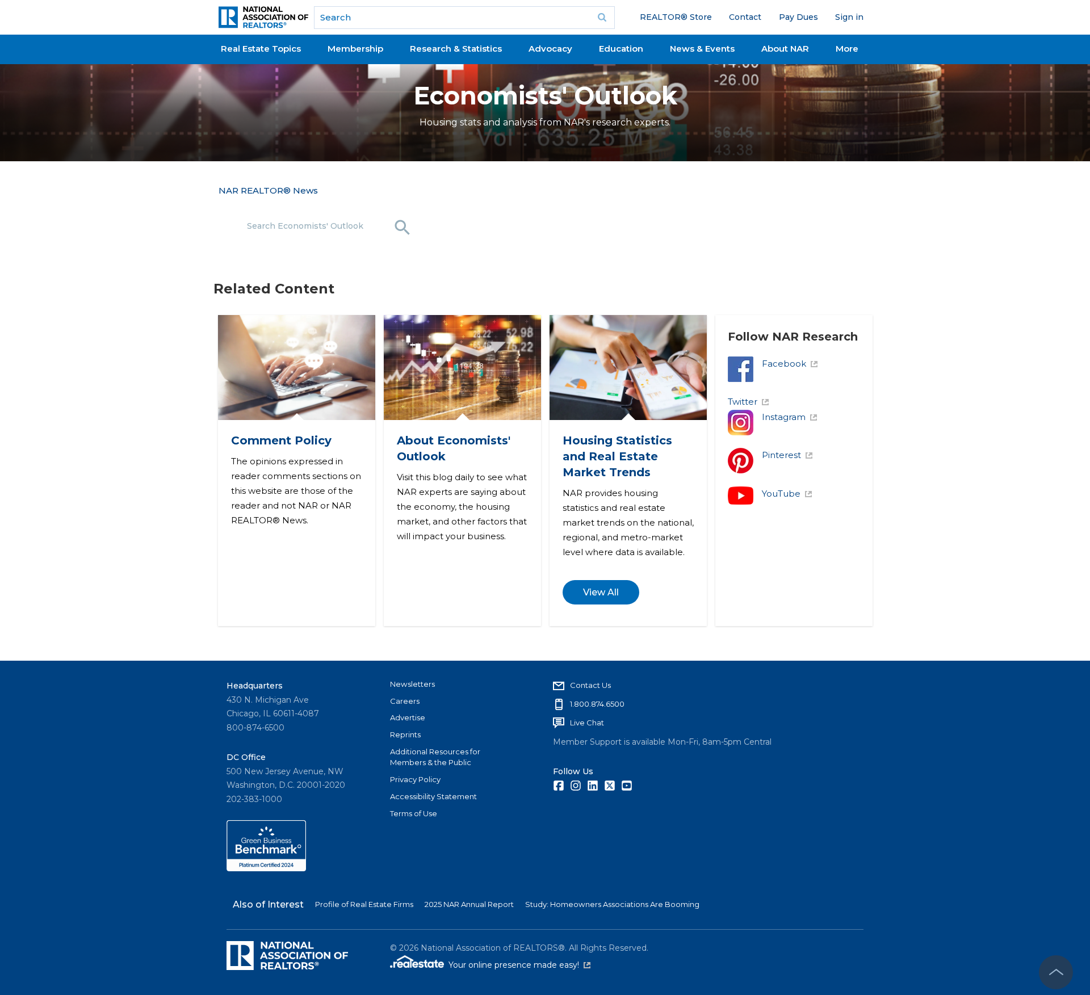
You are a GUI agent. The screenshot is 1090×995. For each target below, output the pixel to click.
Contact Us (590, 685)
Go (602, 17)
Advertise (407, 717)
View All (600, 592)
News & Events (702, 48)
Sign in (849, 17)
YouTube (781, 493)
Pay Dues (798, 17)
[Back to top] (1056, 972)
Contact (745, 17)
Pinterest (781, 455)
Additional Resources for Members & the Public (435, 757)
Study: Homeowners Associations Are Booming (612, 904)
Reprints (405, 734)
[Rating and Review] (266, 868)
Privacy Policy (415, 779)
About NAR (785, 48)
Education (621, 48)
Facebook (784, 363)
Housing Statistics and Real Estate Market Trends (617, 456)
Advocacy (550, 48)
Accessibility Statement (433, 796)
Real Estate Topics (261, 48)
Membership (355, 48)
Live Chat (587, 722)
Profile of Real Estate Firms (364, 904)
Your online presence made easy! (519, 965)
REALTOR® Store (676, 17)
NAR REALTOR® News (268, 190)
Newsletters (412, 683)
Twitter (742, 401)
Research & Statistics (456, 48)
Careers (405, 701)
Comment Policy (280, 440)
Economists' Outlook (545, 96)
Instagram (784, 417)
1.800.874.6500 (597, 703)
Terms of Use (413, 813)
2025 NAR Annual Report (469, 904)
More (847, 48)
